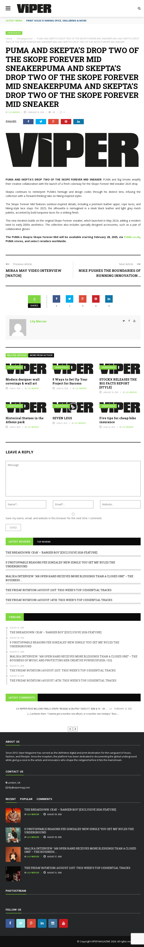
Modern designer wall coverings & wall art (23, 381)
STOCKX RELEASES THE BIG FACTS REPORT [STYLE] (118, 383)
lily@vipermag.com (19, 787)
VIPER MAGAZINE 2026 (103, 941)
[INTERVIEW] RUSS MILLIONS (73, 720)
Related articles (17, 355)
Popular (26, 799)
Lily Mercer (14, 112)
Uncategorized (14, 33)
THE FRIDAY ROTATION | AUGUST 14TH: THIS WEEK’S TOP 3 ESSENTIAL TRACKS (59, 600)
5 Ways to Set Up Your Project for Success (69, 381)
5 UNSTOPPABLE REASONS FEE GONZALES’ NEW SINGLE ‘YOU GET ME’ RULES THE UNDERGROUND (79, 830)
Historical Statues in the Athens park (25, 420)
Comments (44, 799)
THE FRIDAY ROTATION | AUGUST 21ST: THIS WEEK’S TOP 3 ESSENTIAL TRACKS (59, 590)
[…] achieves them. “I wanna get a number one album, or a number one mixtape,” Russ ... (73, 713)
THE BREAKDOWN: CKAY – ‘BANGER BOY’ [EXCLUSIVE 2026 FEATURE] (51, 552)
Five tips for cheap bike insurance (117, 420)
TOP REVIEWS (44, 541)
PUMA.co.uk (132, 237)
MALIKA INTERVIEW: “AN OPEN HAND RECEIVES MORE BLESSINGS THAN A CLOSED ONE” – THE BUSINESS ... (80, 850)
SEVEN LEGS (62, 418)
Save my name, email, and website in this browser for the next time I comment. (54, 518)
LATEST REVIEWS (19, 541)
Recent (11, 799)
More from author (41, 355)
